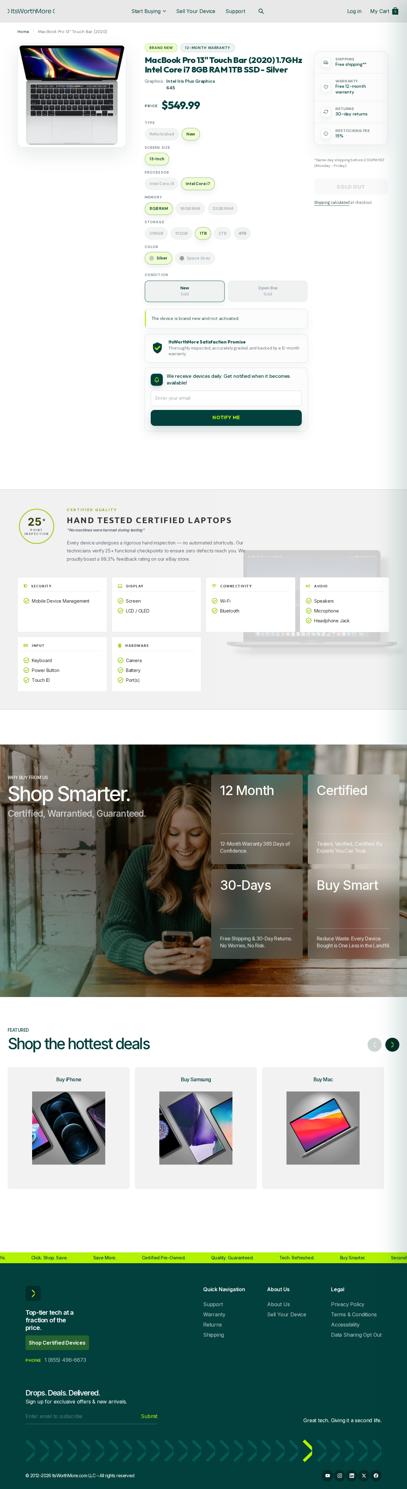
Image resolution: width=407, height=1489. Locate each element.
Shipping (213, 1335)
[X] (363, 1475)
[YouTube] (327, 1475)
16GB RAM (190, 208)
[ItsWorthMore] (31, 11)
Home (23, 31)
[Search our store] (261, 11)
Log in (354, 11)
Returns (212, 1324)
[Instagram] (339, 1475)
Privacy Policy (347, 1304)
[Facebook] (376, 1475)
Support (235, 11)
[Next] (392, 1045)
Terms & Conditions (353, 1314)
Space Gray (198, 258)
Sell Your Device (195, 11)
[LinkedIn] (351, 1475)
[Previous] (375, 1045)
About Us (278, 1304)
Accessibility (345, 1324)
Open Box (268, 291)
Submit (149, 1416)
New (184, 291)
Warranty (214, 1314)
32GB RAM (222, 208)
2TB (222, 233)
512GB (181, 233)
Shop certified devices (57, 1343)
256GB (156, 233)
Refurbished (161, 134)
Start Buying (146, 11)
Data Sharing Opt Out (356, 1335)
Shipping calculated (331, 202)
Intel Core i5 (161, 183)
